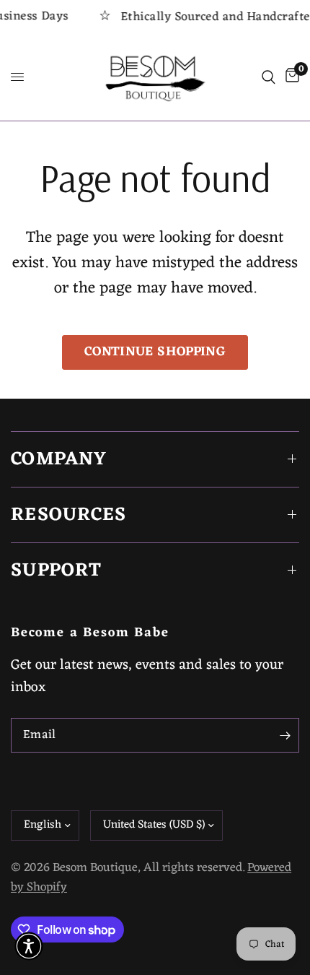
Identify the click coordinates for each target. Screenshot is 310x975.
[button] (28, 946)
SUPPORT (56, 570)
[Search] (268, 77)
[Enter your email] (284, 735)
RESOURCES (69, 515)
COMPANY (59, 459)
